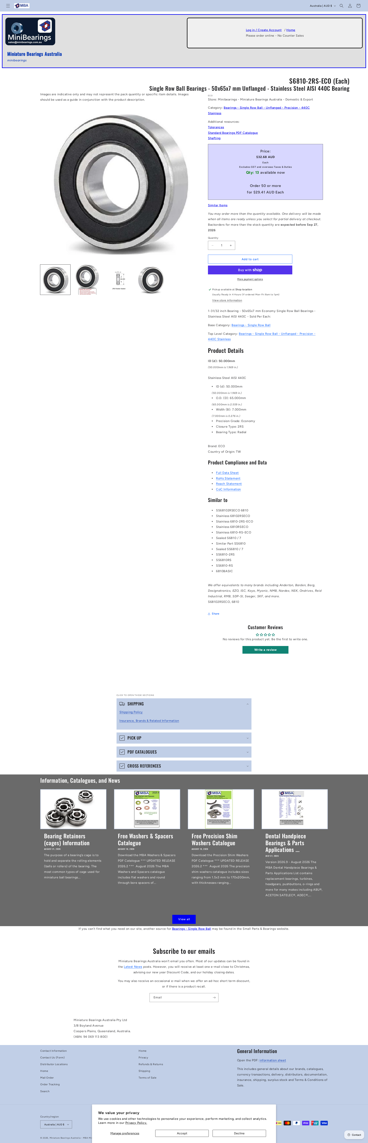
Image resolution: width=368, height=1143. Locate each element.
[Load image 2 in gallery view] (87, 280)
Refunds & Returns (151, 1064)
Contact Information (53, 1050)
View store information (227, 300)
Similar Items (218, 205)
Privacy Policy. (136, 1123)
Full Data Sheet (227, 473)
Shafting (214, 138)
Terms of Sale (147, 1077)
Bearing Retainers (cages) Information (67, 839)
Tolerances (216, 127)
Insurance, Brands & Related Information (149, 721)
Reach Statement (229, 484)
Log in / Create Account (264, 30)
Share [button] (215, 613)
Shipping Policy (131, 712)
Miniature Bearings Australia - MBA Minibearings (76, 1138)
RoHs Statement (228, 478)
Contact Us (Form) (52, 1057)
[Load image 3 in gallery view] (119, 280)
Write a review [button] (265, 650)
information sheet (273, 1060)
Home (290, 30)
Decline (239, 1133)
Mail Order (47, 1077)
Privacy (143, 1057)
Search (45, 1091)
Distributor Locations (54, 1064)
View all (184, 919)
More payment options (250, 279)
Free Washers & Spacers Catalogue (145, 839)
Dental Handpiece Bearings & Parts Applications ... (285, 842)
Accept (182, 1133)
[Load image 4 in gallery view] (151, 280)
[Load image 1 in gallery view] (55, 280)
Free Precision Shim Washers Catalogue (214, 839)
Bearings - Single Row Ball (251, 325)
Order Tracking (50, 1084)
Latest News (133, 967)
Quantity (213, 237)
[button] (8, 6)
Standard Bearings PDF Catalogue (233, 133)
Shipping (144, 1071)
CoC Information (228, 489)
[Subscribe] (214, 997)
